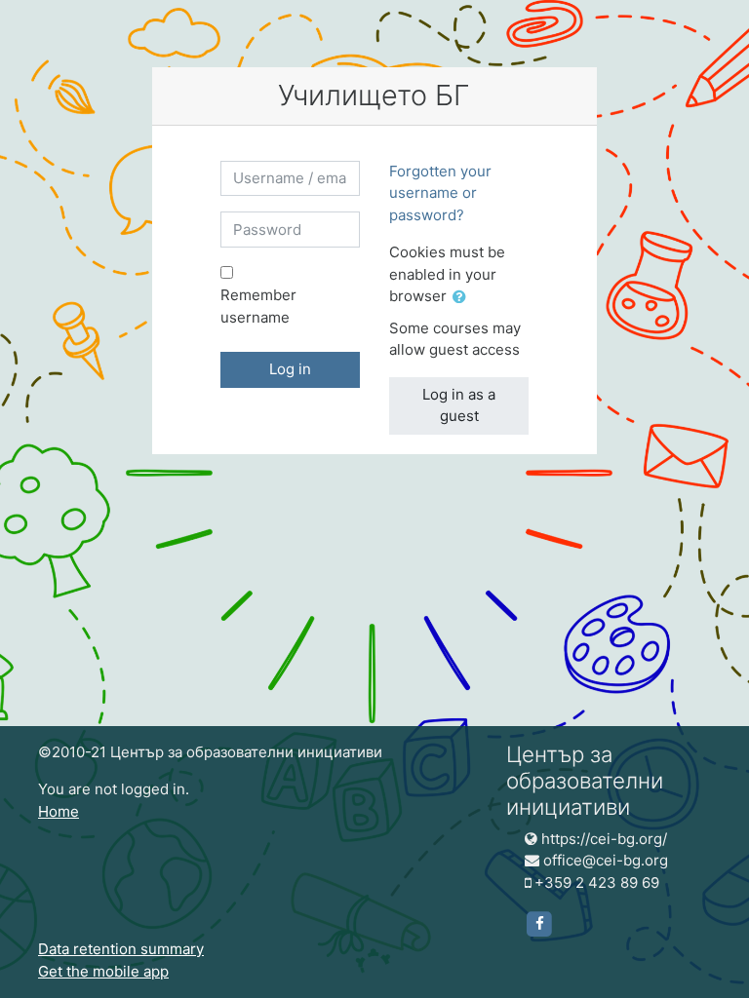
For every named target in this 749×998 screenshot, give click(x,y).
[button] (463, 298)
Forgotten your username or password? (440, 193)
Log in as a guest (458, 405)
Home (58, 811)
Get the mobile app (103, 971)
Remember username (258, 306)
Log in (290, 369)
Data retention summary (121, 949)
